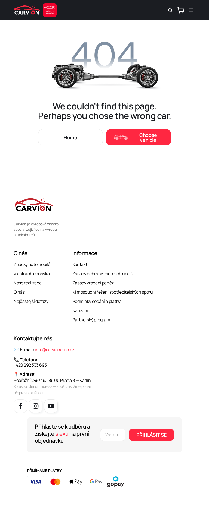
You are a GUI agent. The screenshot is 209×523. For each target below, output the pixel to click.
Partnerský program (91, 320)
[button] (170, 10)
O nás (19, 292)
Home (70, 137)
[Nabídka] (191, 10)
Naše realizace (28, 283)
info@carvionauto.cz (54, 350)
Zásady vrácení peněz (93, 283)
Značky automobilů (32, 264)
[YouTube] (51, 406)
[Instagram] (35, 406)
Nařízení (80, 310)
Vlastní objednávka (32, 274)
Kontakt (79, 264)
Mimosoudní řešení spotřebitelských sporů (112, 292)
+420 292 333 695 (30, 365)
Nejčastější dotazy (31, 301)
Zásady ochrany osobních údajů (102, 274)
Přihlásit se (151, 435)
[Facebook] (20, 406)
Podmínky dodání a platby (96, 301)
